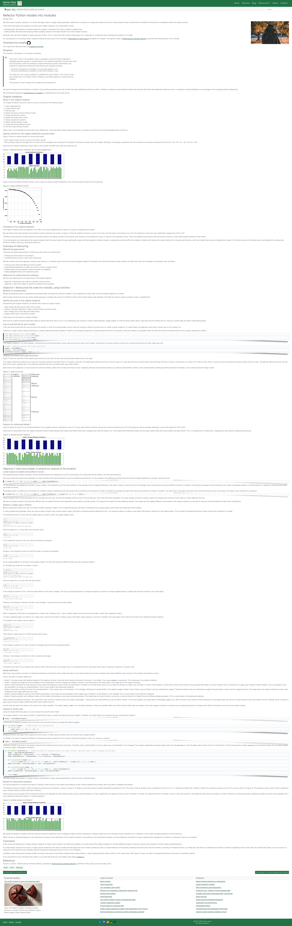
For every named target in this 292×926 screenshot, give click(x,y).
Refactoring (19, 867)
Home (236, 3)
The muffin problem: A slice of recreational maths (22, 881)
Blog (254, 3)
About (275, 3)
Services (245, 3)
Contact (284, 3)
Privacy (11, 922)
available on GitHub (36, 46)
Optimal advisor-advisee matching (134, 39)
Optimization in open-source (78, 39)
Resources (263, 3)
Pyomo (12, 867)
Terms (5, 922)
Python (6, 867)
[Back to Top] (289, 923)
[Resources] (269, 3)
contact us (80, 857)
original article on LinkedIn (32, 93)
